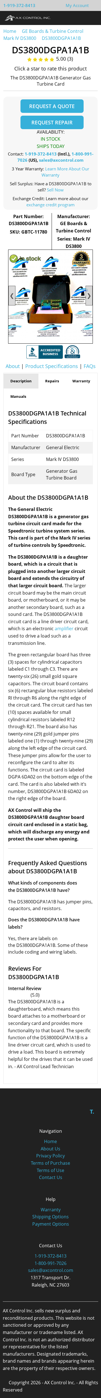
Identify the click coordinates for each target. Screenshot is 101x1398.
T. (92, 1111)
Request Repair (52, 122)
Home (9, 31)
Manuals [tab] (18, 396)
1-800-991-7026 (50, 1263)
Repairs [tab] (52, 380)
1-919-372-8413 (19, 5)
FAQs (90, 366)
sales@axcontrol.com (61, 160)
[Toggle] (91, 18)
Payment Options (50, 1224)
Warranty (51, 1210)
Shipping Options (50, 1217)
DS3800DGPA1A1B (61, 38)
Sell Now (55, 190)
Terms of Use (50, 1170)
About (13, 366)
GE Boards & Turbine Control (53, 31)
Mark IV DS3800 (19, 38)
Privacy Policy (50, 1156)
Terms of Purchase (50, 1163)
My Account (77, 5)
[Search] (81, 18)
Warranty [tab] (81, 380)
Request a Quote (52, 106)
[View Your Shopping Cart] (93, 5)
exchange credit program (50, 204)
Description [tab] (21, 380)
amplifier (64, 628)
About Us (50, 1149)
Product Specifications (51, 366)
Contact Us (50, 1177)
